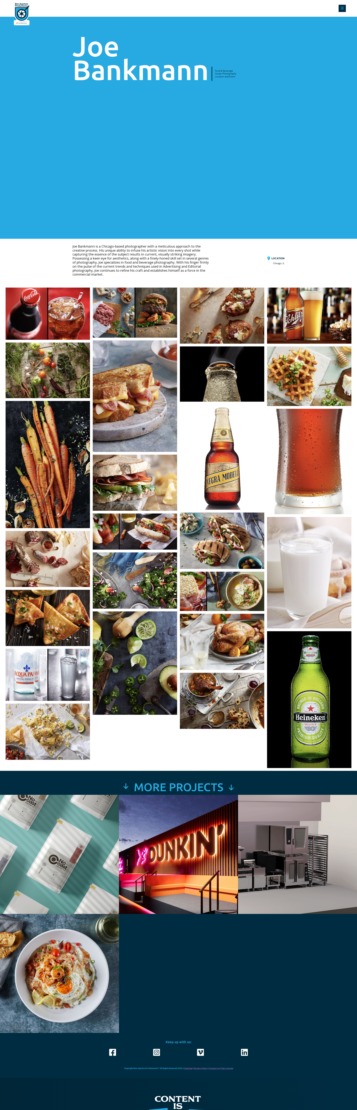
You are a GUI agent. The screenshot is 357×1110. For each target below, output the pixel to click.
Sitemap (188, 1068)
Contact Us (214, 1068)
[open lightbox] (48, 315)
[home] (21, 8)
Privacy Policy (201, 1068)
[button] (342, 8)
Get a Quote (227, 1068)
